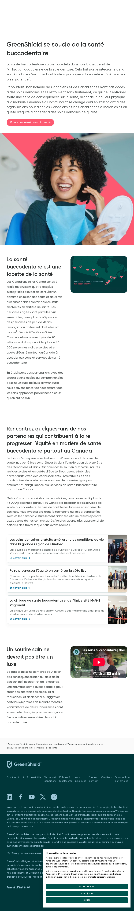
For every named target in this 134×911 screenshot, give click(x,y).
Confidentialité (15, 777)
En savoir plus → (20, 558)
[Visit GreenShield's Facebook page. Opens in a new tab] (20, 797)
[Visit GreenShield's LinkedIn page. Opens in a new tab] (9, 797)
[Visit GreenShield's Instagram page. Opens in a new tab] (54, 797)
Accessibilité (34, 777)
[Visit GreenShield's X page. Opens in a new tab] (43, 797)
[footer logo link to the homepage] (24, 765)
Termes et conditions (50, 779)
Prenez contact (93, 779)
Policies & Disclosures (65, 779)
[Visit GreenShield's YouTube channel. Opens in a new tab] (32, 797)
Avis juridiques (80, 779)
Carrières (106, 777)
